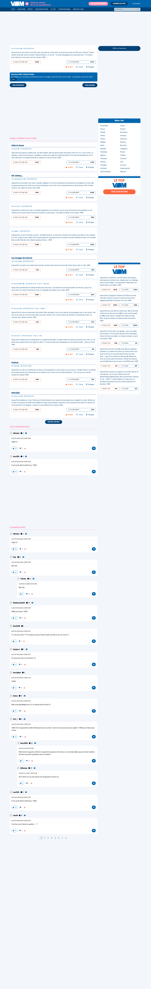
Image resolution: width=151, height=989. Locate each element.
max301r (16, 456)
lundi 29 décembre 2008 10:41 (21, 631)
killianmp (24, 768)
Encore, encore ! (54, 422)
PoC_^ (15, 719)
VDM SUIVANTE (90, 85)
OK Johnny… (17, 176)
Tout (13, 9)
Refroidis (15, 393)
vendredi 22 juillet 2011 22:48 (28, 584)
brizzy (15, 696)
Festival (14, 363)
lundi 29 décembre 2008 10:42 (21, 678)
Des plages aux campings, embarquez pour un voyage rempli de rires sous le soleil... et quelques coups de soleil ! (52, 77)
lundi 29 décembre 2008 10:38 (21, 438)
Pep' (15, 557)
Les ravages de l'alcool (21, 258)
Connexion (136, 4)
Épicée (30, 9)
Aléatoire (21, 9)
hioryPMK (24, 743)
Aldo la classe (17, 146)
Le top (53, 9)
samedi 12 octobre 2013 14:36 (28, 773)
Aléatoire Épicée (41, 9)
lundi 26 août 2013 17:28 (26, 748)
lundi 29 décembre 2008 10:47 (21, 701)
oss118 (15, 815)
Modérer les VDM (119, 3)
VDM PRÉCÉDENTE (18, 85)
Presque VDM (78, 9)
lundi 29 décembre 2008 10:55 (21, 820)
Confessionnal (64, 9)
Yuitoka (23, 579)
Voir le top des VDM (119, 192)
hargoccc (16, 649)
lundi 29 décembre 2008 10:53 (21, 461)
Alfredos (16, 433)
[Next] (66, 838)
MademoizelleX (19, 603)
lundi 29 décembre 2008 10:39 (21, 562)
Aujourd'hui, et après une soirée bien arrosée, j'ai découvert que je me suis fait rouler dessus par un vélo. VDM (50, 265)
